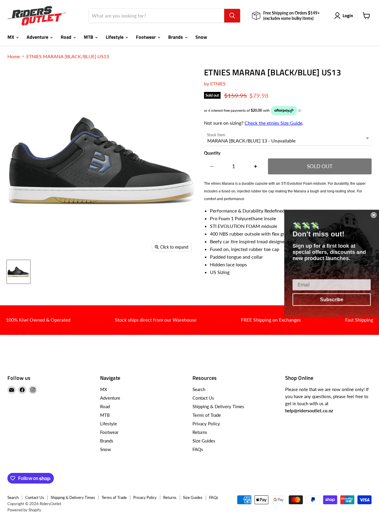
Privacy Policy (206, 423)
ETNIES (218, 83)
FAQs (197, 449)
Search (198, 389)
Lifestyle (115, 36)
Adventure (38, 36)
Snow (201, 36)
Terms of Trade (206, 415)
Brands (176, 36)
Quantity (212, 153)
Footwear (146, 36)
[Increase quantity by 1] (255, 166)
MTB (89, 36)
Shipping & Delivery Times (218, 406)
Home (13, 56)
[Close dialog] (374, 215)
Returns (199, 432)
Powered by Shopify (24, 509)
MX (11, 36)
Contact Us (203, 397)
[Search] (232, 15)
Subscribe (331, 299)
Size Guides (203, 440)
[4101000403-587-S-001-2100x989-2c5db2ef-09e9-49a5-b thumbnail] (18, 271)
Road (67, 36)
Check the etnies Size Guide (273, 123)
